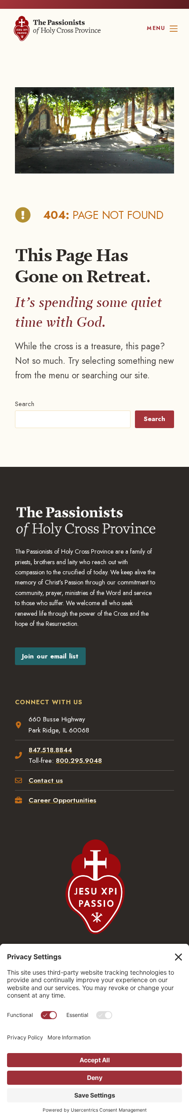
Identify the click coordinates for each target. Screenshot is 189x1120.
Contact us (46, 780)
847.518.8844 (50, 750)
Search (24, 404)
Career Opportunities (62, 800)
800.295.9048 (79, 760)
